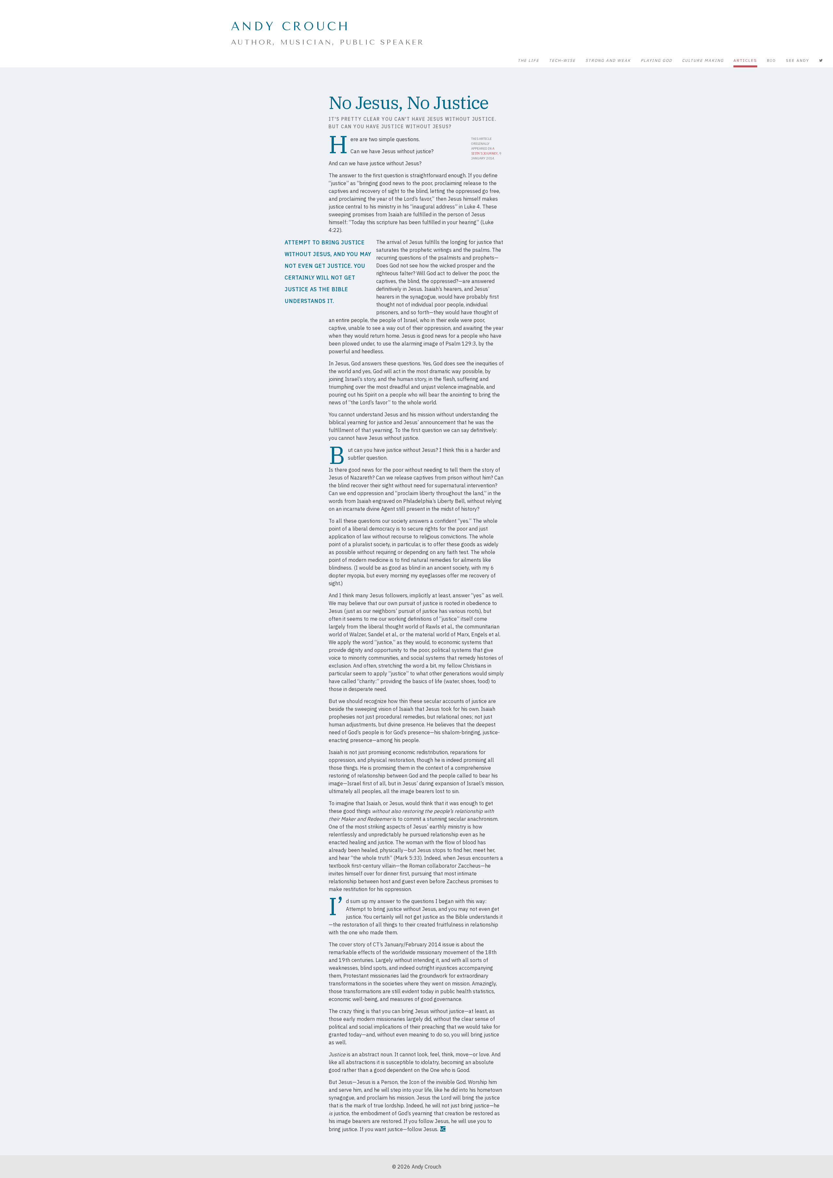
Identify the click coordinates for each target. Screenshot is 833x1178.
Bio (771, 60)
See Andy (797, 60)
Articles (745, 60)
